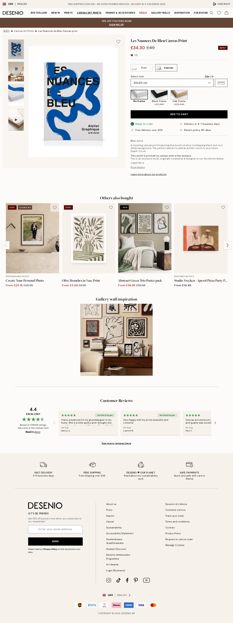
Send (55, 541)
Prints (68, 12)
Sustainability (114, 527)
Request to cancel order (179, 539)
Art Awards (112, 564)
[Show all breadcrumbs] (6, 31)
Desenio (126, 613)
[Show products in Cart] (226, 13)
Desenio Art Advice (176, 504)
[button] (221, 83)
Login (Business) (115, 570)
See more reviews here (116, 443)
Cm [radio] (207, 76)
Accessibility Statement (120, 533)
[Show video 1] (16, 120)
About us (111, 504)
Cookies (170, 527)
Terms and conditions (177, 521)
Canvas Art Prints (89, 12)
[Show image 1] (16, 49)
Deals (143, 12)
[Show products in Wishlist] (219, 13)
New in (55, 12)
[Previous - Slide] (128, 98)
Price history (138, 167)
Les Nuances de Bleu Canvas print (58, 31)
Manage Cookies (175, 545)
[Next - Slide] (230, 98)
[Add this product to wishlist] (118, 41)
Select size (137, 76)
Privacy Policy (50, 549)
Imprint (110, 515)
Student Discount (116, 549)
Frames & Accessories (120, 12)
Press (109, 509)
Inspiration (182, 12)
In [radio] (213, 76)
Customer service (175, 509)
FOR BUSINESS (202, 12)
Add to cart (179, 114)
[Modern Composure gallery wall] (116, 340)
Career (110, 521)
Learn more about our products (148, 174)
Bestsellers (39, 12)
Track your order (174, 515)
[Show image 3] (16, 95)
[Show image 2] (16, 71)
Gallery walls (160, 12)
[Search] (211, 13)
